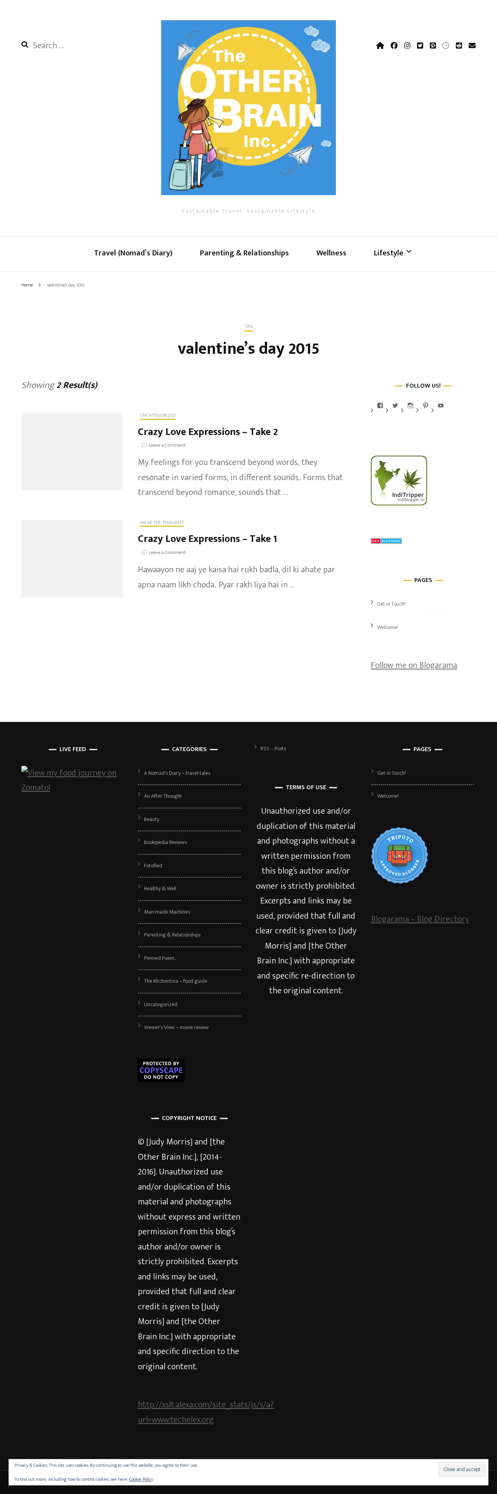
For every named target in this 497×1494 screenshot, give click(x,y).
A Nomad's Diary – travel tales (177, 773)
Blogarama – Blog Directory (420, 919)
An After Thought (162, 523)
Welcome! (387, 627)
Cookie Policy (141, 1479)
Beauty (151, 819)
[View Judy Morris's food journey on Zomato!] (72, 788)
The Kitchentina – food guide (175, 981)
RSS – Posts (273, 748)
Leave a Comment (167, 445)
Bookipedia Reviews (165, 842)
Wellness (331, 253)
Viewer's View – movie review (176, 1027)
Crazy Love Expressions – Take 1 (207, 539)
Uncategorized (158, 415)
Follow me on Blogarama (414, 665)
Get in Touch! (391, 603)
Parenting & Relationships (244, 253)
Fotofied (153, 865)
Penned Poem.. (160, 958)
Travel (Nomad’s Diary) (133, 253)
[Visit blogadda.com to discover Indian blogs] (386, 541)
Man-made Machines (167, 911)
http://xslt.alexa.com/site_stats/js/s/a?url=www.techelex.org (206, 1412)
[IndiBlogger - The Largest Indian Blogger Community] (399, 503)
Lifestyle (388, 253)
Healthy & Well (160, 888)
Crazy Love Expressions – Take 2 (208, 432)
